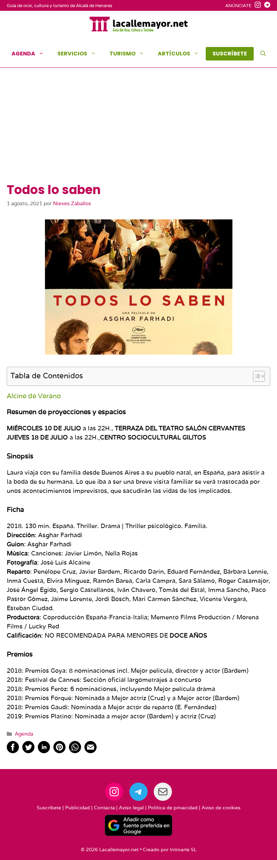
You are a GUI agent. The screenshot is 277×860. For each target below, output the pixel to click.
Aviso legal (131, 808)
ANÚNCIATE (238, 5)
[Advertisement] (138, 132)
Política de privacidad (173, 808)
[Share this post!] (13, 751)
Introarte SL (183, 849)
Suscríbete (49, 808)
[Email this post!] (90, 751)
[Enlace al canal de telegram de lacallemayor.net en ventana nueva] (265, 6)
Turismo (122, 53)
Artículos (174, 53)
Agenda (23, 53)
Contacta (104, 808)
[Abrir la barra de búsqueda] (263, 54)
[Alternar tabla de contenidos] (255, 376)
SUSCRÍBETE (229, 53)
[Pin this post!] (59, 751)
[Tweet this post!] (28, 751)
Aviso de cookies (221, 808)
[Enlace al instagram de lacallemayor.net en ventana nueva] (256, 6)
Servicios (72, 53)
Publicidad (77, 808)
